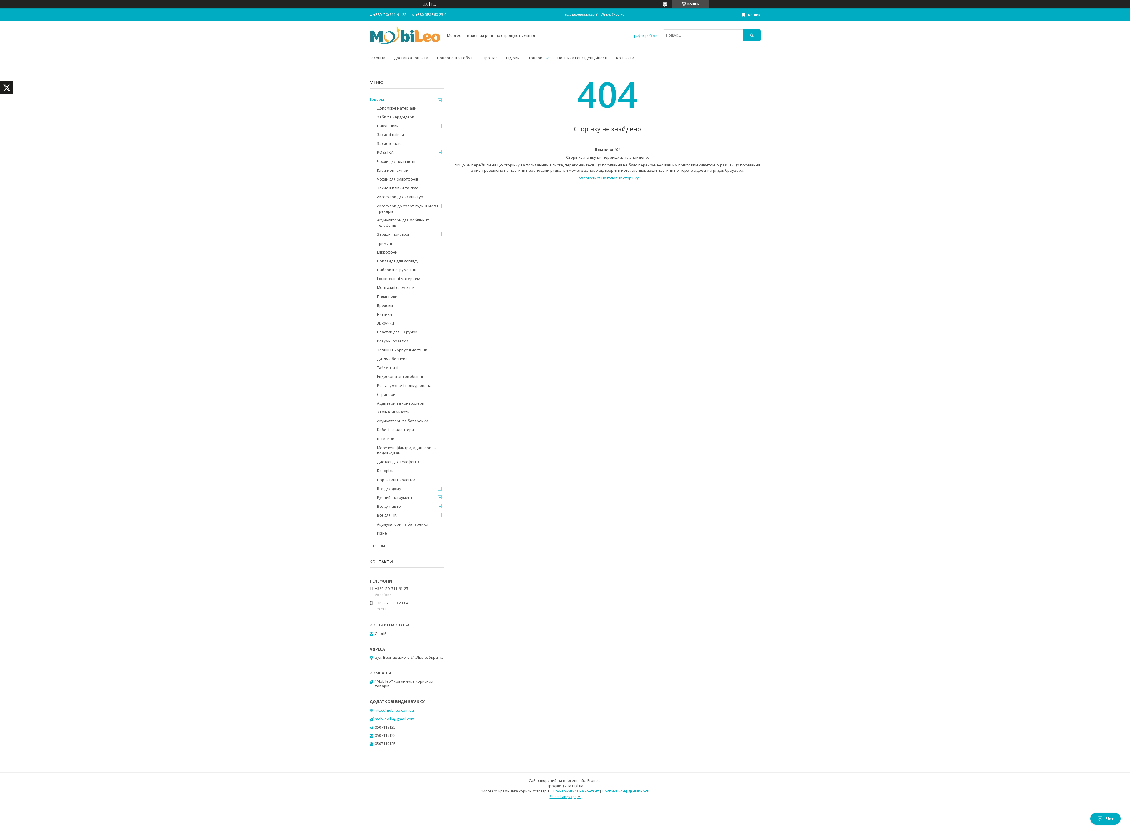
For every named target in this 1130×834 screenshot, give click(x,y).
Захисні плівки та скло (397, 188)
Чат (1110, 818)
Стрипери (386, 394)
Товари (535, 57)
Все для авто (389, 506)
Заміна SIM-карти (393, 412)
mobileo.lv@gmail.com (394, 718)
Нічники (384, 314)
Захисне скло (389, 143)
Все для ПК (387, 515)
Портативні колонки (396, 479)
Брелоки (385, 305)
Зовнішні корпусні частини (402, 350)
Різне (382, 533)
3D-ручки (385, 323)
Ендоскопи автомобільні (400, 376)
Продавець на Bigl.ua (565, 785)
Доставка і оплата (411, 57)
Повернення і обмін (455, 57)
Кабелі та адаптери (395, 429)
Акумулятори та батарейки (402, 420)
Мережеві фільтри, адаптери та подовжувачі (407, 450)
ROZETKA (385, 152)
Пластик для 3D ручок (397, 332)
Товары (377, 99)
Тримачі (384, 243)
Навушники (388, 125)
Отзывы (377, 545)
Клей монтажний (392, 170)
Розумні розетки (392, 341)
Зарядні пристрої (393, 234)
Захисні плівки (390, 134)
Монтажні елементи (396, 287)
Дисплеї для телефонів (398, 461)
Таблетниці (387, 367)
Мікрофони (387, 252)
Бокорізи (385, 470)
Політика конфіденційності (582, 57)
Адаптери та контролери (400, 403)
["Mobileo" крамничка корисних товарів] (405, 42)
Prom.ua (594, 780)
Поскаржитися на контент (576, 791)
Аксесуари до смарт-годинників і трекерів (407, 208)
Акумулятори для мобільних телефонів (403, 222)
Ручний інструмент (395, 497)
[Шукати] (752, 35)
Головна (377, 57)
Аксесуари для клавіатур (400, 196)
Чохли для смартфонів (397, 179)
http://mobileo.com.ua (394, 710)
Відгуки (513, 57)
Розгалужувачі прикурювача (404, 385)
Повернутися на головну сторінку (607, 178)
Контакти (625, 57)
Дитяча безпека (392, 358)
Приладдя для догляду (397, 261)
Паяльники (387, 296)
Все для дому (389, 488)
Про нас (490, 57)
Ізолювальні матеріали (398, 278)
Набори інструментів (396, 269)
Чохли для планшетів (397, 161)
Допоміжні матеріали (396, 108)
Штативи (385, 438)
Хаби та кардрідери (395, 117)
